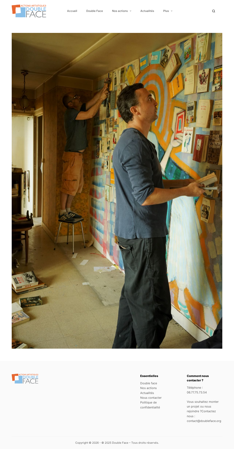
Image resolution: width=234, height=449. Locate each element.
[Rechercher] (213, 11)
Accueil (72, 11)
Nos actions (120, 11)
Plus (166, 11)
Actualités (147, 11)
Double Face (94, 11)
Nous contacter (151, 397)
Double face (148, 383)
